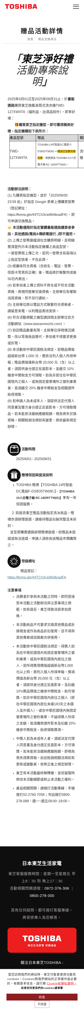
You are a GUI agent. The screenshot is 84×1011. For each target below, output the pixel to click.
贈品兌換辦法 (47, 39)
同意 (42, 997)
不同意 (42, 1004)
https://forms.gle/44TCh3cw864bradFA (37, 577)
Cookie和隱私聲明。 (62, 983)
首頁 (30, 39)
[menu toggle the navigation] (76, 6)
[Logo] (21, 6)
